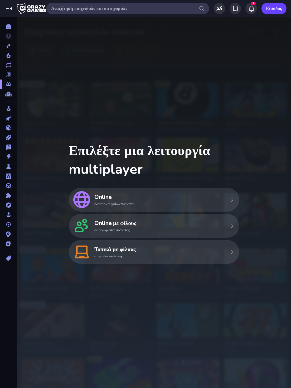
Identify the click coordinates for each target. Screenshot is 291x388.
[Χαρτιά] (8, 244)
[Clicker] (8, 118)
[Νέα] (8, 46)
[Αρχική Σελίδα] (8, 26)
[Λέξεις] (8, 176)
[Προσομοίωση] (8, 215)
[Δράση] (8, 157)
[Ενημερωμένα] (8, 65)
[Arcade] (8, 108)
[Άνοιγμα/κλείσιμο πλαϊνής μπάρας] (9, 8)
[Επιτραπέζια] (8, 166)
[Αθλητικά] (8, 137)
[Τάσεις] (8, 55)
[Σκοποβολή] (8, 224)
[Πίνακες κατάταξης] (8, 94)
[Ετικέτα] (8, 258)
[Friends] (219, 8)
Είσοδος (274, 8)
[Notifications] (251, 8)
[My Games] (235, 8)
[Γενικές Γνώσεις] (8, 147)
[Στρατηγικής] (8, 234)
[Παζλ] (8, 195)
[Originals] (8, 75)
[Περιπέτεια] (8, 205)
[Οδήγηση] (8, 186)
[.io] (8, 128)
